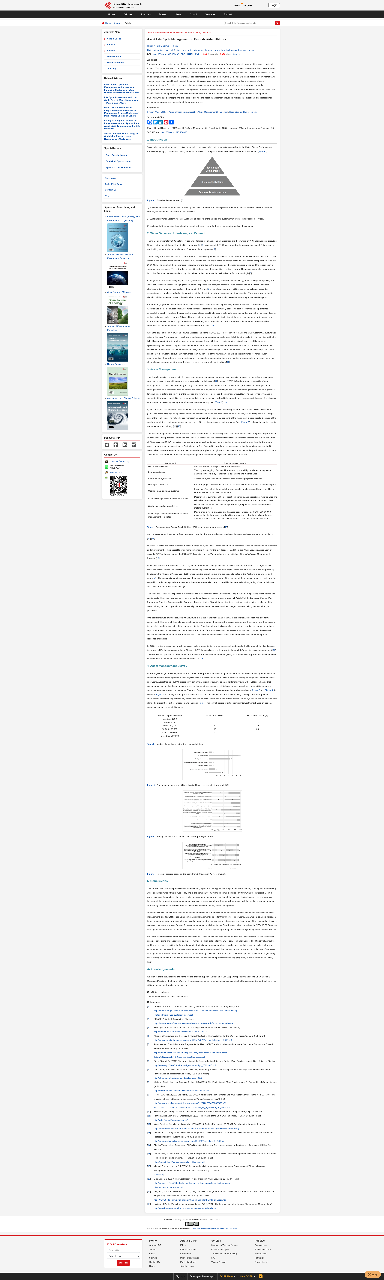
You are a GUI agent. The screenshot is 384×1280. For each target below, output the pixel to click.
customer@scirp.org (119, 461)
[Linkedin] (125, 444)
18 (274, 650)
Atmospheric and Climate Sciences (123, 398)
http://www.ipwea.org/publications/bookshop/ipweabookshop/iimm (185, 1208)
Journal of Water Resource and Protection (167, 32)
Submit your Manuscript (201, 1276)
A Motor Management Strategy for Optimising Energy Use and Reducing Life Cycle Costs (121, 136)
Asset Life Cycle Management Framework (208, 112)
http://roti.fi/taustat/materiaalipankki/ (171, 1120)
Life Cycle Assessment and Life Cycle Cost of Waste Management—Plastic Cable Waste (121, 100)
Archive (111, 50)
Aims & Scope (114, 39)
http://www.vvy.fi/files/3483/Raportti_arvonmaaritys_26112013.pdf (185, 1065)
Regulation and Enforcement (242, 112)
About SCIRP (188, 1240)
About (193, 14)
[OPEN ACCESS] (243, 5)
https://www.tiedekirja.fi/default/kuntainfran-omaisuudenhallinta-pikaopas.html (190, 1200)
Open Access (261, 1245)
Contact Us (110, 190)
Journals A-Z (155, 1245)
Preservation (261, 1253)
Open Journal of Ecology (119, 292)
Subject (152, 1249)
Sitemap (153, 1258)
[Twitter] (107, 444)
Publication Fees (115, 62)
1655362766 (116, 472)
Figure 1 (263, 151)
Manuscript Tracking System (224, 1245)
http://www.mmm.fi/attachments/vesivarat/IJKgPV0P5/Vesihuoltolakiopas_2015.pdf (193, 1040)
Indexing (111, 68)
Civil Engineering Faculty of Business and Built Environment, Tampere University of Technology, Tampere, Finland (201, 50)
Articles (127, 14)
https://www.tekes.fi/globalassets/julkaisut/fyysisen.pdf (179, 1162)
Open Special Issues (116, 155)
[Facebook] (116, 444)
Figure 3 (256, 690)
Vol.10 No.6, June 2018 (200, 32)
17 (159, 610)
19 (201, 658)
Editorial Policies (188, 1249)
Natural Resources (116, 364)
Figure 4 (269, 690)
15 (179, 426)
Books (162, 14)
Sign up (179, 1276)
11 (228, 362)
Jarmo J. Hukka (170, 46)
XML (197, 54)
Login (274, 5)
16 (153, 538)
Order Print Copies (220, 1249)
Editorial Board (114, 56)
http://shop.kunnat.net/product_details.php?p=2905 (178, 1078)
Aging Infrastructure (178, 112)
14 (175, 426)
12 (216, 381)
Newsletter (110, 178)
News (178, 14)
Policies (260, 1240)
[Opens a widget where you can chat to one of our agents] (372, 1274)
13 (225, 402)
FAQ (107, 195)
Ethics (183, 1245)
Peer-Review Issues (189, 1258)
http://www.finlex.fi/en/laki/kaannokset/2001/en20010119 (180, 1031)
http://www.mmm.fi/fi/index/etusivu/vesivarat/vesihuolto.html (182, 1090)
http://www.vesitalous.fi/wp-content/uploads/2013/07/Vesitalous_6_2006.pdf (189, 1141)
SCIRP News (226, 1276)
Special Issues (187, 1266)
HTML (190, 54)
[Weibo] (134, 444)
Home (111, 14)
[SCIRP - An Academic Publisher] (123, 5)
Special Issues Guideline (118, 167)
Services (210, 14)
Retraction (259, 1258)
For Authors (185, 1253)
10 (212, 325)
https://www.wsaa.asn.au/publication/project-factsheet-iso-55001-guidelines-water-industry (196, 1128)
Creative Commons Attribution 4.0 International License (214, 1228)
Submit (228, 14)
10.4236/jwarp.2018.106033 (165, 54)
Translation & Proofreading (224, 1253)
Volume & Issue (218, 1262)
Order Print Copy (113, 184)
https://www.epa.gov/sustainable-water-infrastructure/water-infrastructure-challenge (193, 1023)
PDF (183, 54)
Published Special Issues (119, 161)
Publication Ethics (263, 1249)
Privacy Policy (261, 1262)
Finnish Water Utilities (157, 112)
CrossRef (158, 1174)
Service (216, 1240)
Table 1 (218, 402)
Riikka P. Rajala (154, 46)
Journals (146, 14)
